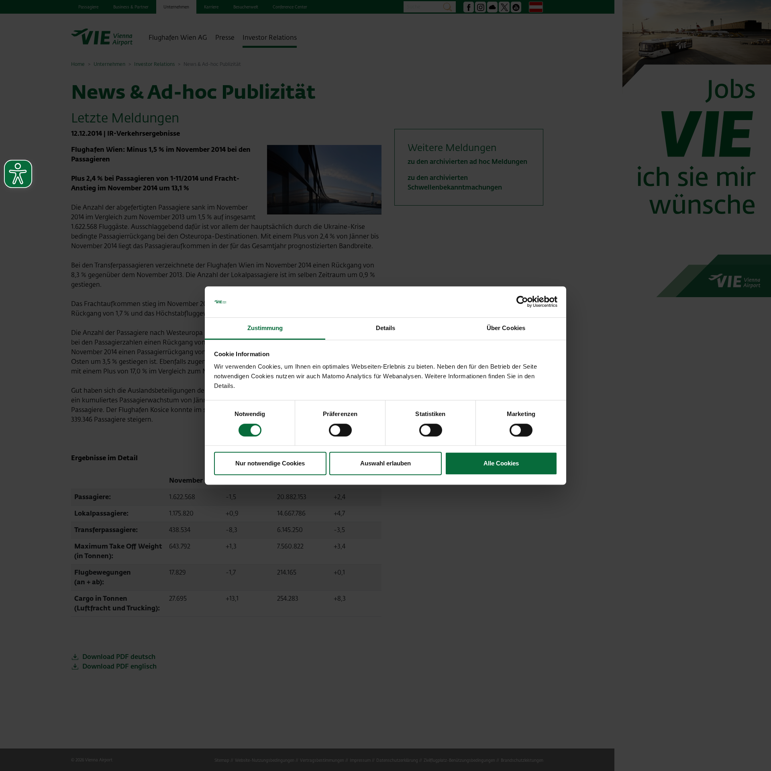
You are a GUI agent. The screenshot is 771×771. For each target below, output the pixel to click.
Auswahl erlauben (385, 463)
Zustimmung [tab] (265, 327)
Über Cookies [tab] (506, 327)
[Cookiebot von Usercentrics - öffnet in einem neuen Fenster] (522, 302)
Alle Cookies (501, 463)
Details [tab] (386, 327)
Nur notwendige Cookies (270, 463)
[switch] (340, 430)
